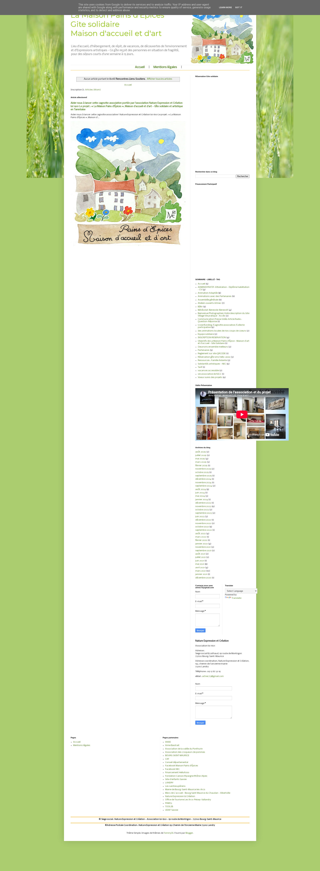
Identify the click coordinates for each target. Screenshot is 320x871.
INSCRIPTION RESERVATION (212, 337)
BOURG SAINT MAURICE (177, 755)
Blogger (189, 833)
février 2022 (201, 540)
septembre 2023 (203, 513)
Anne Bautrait (172, 745)
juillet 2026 (200, 455)
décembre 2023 (203, 503)
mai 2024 (200, 496)
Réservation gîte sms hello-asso (214, 357)
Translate (236, 598)
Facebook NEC (172, 769)
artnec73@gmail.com (213, 676)
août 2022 (200, 534)
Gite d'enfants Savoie (175, 779)
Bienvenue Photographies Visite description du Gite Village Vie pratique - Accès (223, 314)
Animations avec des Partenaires (214, 296)
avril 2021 (200, 568)
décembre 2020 (203, 578)
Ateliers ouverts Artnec (209, 303)
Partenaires (204, 350)
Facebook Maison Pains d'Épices (181, 766)
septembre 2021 (203, 551)
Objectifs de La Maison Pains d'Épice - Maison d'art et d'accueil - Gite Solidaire (223, 342)
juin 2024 (200, 493)
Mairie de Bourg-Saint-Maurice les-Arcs (185, 789)
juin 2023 (199, 517)
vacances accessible (208, 370)
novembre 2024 (203, 483)
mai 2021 (199, 564)
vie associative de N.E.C (209, 374)
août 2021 (200, 554)
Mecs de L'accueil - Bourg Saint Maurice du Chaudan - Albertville (197, 793)
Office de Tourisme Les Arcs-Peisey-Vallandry (188, 800)
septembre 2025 (203, 476)
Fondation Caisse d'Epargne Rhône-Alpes (186, 776)
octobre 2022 (202, 527)
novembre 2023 (203, 506)
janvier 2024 (201, 500)
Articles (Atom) (93, 90)
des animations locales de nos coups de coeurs (222, 331)
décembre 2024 (203, 479)
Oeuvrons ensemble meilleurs (213, 347)
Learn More (225, 7)
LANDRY (169, 783)
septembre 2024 (203, 486)
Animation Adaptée (208, 293)
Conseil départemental (176, 762)
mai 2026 (200, 459)
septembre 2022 (203, 530)
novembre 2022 (203, 523)
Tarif (200, 367)
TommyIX (169, 833)
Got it (238, 7)
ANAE (168, 742)
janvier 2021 (201, 574)
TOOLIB (169, 806)
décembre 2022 (203, 520)
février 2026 (201, 466)
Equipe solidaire (206, 334)
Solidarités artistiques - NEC (212, 364)
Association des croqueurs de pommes (185, 752)
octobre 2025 (202, 472)
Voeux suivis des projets (210, 377)
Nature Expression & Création (180, 796)
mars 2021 (200, 571)
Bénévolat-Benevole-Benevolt (213, 310)
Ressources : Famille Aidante (212, 360)
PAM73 (168, 803)
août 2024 (200, 489)
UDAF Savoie (171, 810)
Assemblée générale (208, 300)
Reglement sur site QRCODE (212, 353)
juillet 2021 (200, 557)
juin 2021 (199, 561)
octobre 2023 (202, 510)
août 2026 (200, 452)
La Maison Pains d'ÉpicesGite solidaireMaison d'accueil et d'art (117, 24)
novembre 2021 (203, 547)
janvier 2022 (201, 544)
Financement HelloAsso (177, 772)
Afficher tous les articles (159, 79)
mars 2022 (200, 537)
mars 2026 (200, 462)
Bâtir (200, 307)
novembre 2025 (203, 469)
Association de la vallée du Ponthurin (184, 749)
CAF (167, 759)
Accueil (140, 67)
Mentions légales (165, 67)
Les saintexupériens (175, 786)
